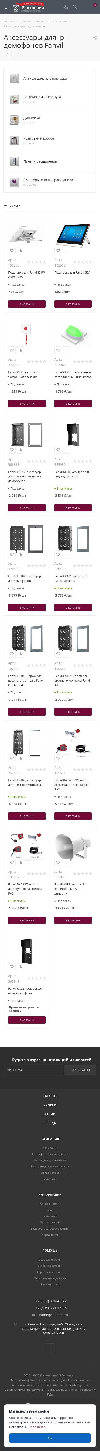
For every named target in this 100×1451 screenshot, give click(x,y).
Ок (50, 1438)
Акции (50, 1114)
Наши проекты (50, 1222)
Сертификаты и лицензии (50, 1154)
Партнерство (50, 1284)
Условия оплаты (50, 1260)
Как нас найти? (50, 1204)
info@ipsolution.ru (53, 1315)
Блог (50, 1210)
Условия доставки (50, 1266)
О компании (50, 1148)
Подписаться (80, 1070)
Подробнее (37, 1427)
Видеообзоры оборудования (50, 1229)
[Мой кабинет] (83, 7)
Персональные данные (50, 1278)
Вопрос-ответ (50, 1173)
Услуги (50, 1105)
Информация (50, 1195)
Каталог (50, 1096)
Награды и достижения (50, 1160)
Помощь (50, 1250)
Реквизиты (50, 1179)
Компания (50, 1139)
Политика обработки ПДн (47, 1380)
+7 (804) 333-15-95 (51, 1308)
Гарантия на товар (50, 1272)
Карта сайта (50, 1235)
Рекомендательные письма (50, 1166)
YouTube (50, 1348)
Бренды (50, 1123)
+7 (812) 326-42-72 (51, 1301)
